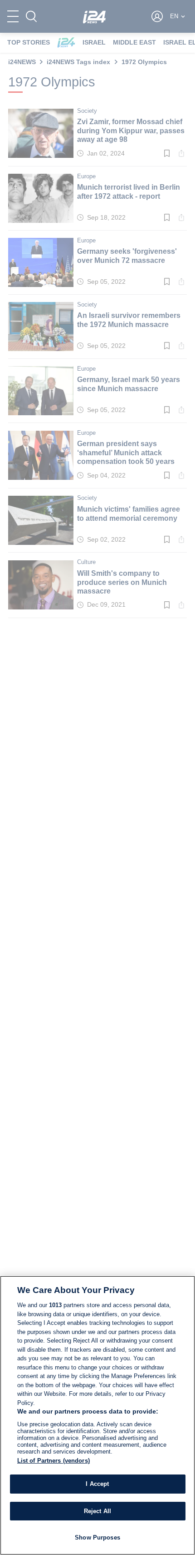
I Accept (97, 1483)
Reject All (97, 1511)
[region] (97, 1415)
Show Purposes (97, 1537)
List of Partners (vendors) (53, 1460)
